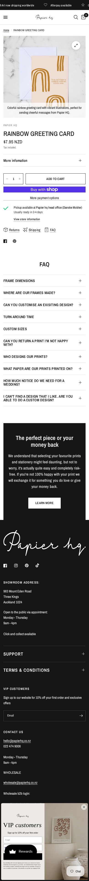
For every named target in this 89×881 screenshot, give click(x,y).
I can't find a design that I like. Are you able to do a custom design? (38, 398)
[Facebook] (8, 566)
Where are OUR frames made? (29, 292)
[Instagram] (19, 566)
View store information (27, 219)
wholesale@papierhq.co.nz (20, 782)
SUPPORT (13, 654)
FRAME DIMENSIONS (19, 280)
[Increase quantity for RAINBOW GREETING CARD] (19, 179)
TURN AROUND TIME (18, 316)
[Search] (76, 17)
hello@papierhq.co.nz (17, 740)
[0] (83, 17)
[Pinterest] (30, 565)
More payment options (44, 198)
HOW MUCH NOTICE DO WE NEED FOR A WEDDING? (33, 382)
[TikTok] (41, 565)
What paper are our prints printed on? (38, 368)
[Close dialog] (84, 807)
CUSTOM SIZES (15, 328)
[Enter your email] (81, 715)
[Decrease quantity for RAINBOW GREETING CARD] (7, 179)
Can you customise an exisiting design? (38, 304)
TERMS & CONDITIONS (26, 670)
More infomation (15, 160)
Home (6, 30)
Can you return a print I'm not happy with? (35, 342)
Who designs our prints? (25, 356)
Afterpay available (63, 5)
